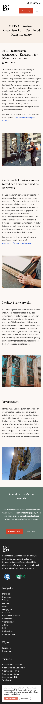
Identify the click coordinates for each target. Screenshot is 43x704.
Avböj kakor (25, 698)
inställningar (15, 694)
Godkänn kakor (11, 698)
